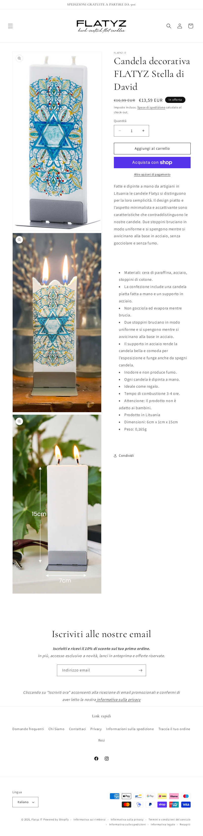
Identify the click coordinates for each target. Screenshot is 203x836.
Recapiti (185, 824)
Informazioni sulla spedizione (130, 729)
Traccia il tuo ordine (174, 729)
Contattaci (77, 729)
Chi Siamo (56, 729)
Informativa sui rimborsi (90, 819)
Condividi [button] (126, 455)
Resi (101, 740)
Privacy (96, 729)
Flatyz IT (37, 819)
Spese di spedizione (151, 107)
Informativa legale (163, 824)
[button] (10, 26)
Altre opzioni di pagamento (152, 174)
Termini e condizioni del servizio (170, 819)
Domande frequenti (28, 729)
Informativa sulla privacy (127, 819)
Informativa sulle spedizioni (127, 824)
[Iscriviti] (140, 670)
